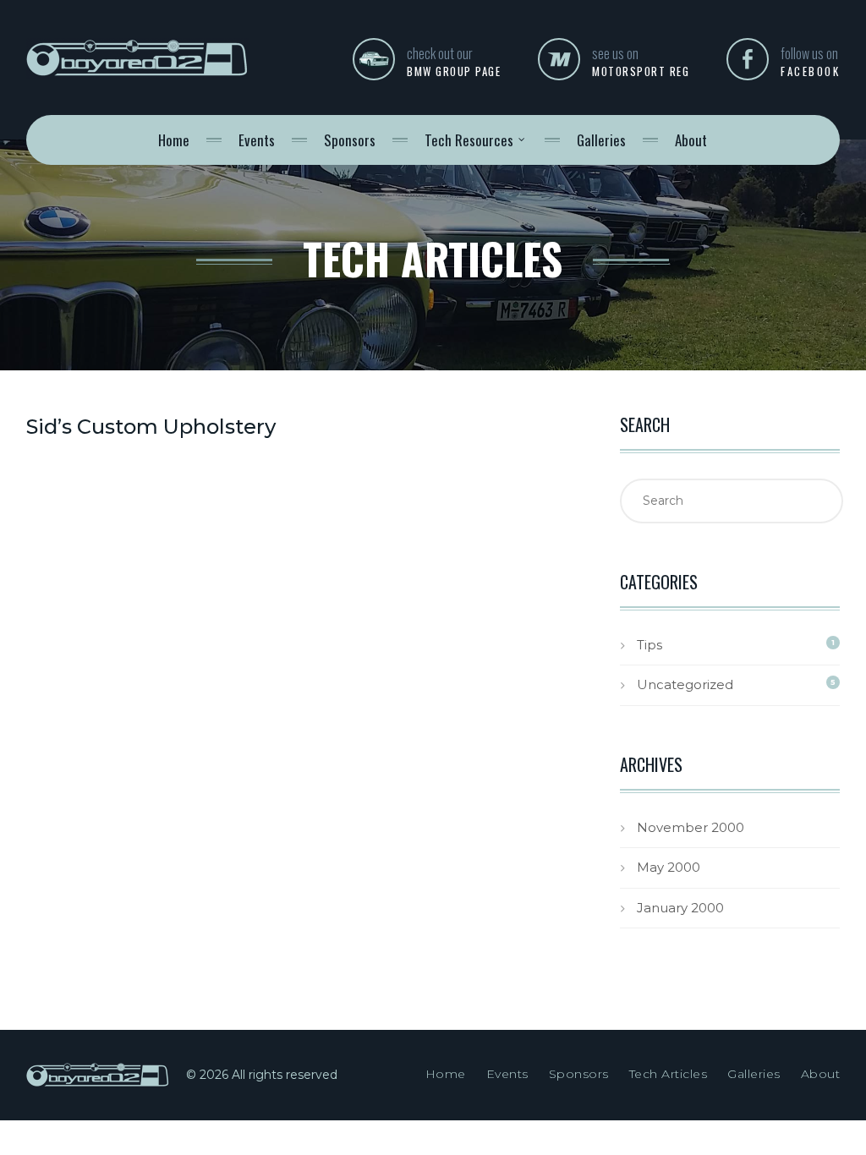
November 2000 (690, 827)
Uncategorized (685, 684)
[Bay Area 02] (137, 70)
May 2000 (668, 867)
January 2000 (680, 908)
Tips (649, 645)
